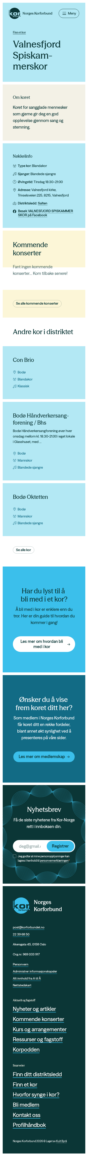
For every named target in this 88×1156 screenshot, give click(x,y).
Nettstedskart (22, 985)
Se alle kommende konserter (37, 303)
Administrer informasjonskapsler (35, 971)
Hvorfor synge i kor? (36, 1094)
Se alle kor (23, 550)
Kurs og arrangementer (40, 1029)
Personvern (20, 964)
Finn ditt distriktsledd (37, 1074)
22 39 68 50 (21, 934)
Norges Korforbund (48, 905)
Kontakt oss (26, 1115)
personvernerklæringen (54, 860)
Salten (42, 203)
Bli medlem (26, 1104)
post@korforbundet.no (28, 927)
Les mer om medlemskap (42, 756)
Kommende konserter (38, 1019)
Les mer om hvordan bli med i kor (42, 644)
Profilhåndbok (29, 1125)
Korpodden (26, 1049)
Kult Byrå (61, 1141)
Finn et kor (19, 32)
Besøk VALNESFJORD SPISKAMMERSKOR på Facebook (45, 213)
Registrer (60, 846)
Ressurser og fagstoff (38, 1039)
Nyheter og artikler (34, 1009)
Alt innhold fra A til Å (27, 978)
